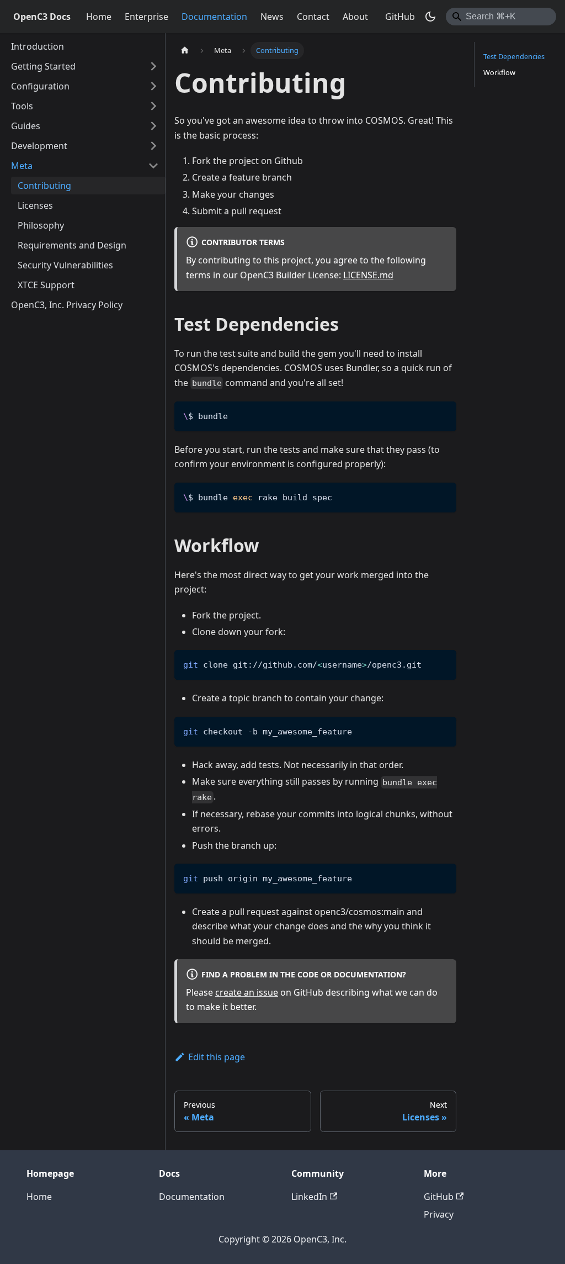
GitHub (400, 16)
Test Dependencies (514, 56)
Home (98, 16)
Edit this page (216, 1057)
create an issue (246, 992)
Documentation (214, 16)
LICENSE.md (368, 275)
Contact (313, 16)
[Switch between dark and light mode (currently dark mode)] (430, 16)
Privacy (439, 1214)
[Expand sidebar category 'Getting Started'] (153, 66)
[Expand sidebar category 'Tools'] (153, 106)
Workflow (499, 72)
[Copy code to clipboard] (443, 415)
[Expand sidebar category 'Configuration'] (153, 86)
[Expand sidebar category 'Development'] (153, 146)
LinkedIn (309, 1197)
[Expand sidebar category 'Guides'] (153, 126)
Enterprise (146, 16)
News (272, 16)
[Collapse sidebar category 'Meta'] (153, 165)
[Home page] (184, 50)
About (355, 16)
